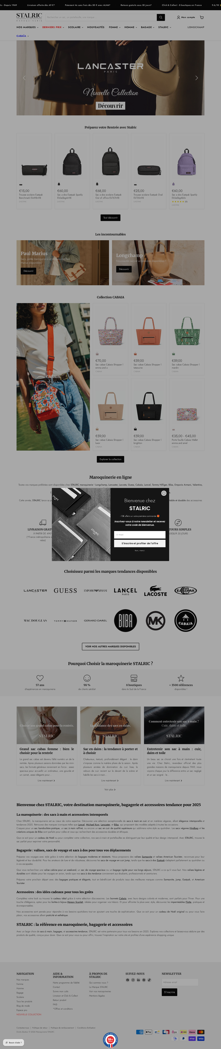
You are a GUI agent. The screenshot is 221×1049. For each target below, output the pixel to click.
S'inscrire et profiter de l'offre (140, 543)
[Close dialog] (164, 493)
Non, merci (140, 550)
